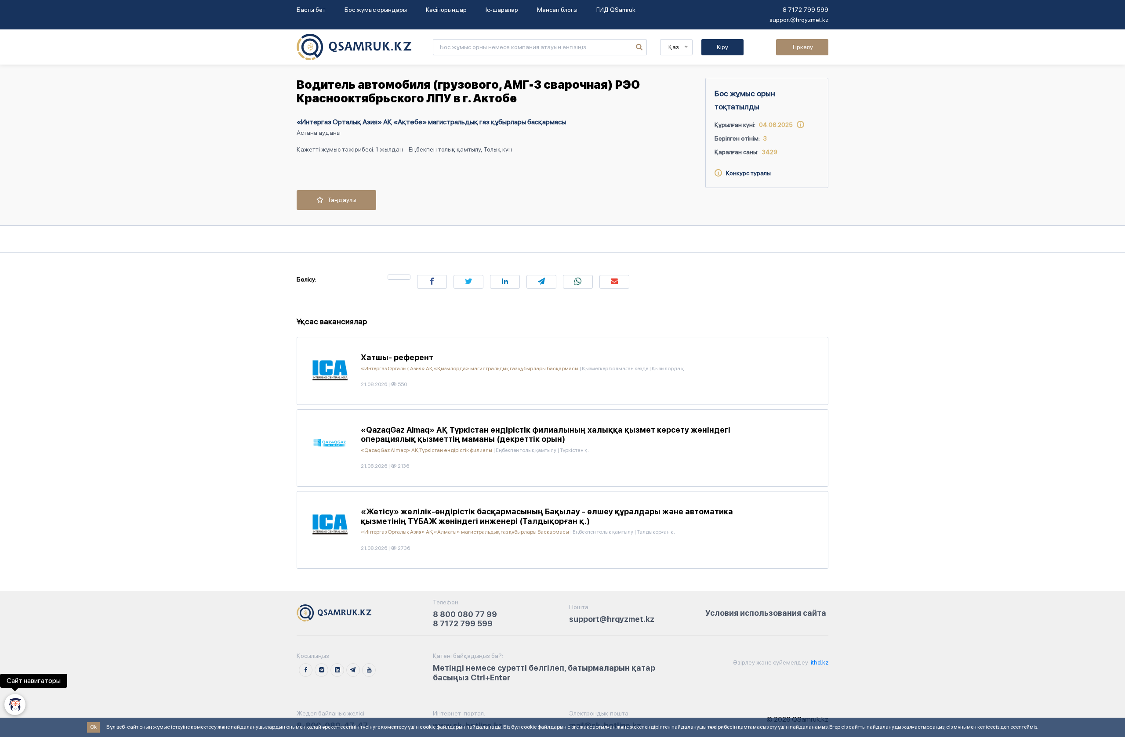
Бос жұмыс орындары (376, 9)
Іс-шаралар (502, 9)
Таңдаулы (339, 199)
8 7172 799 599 (805, 9)
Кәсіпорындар (446, 9)
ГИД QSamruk (615, 9)
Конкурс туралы (746, 173)
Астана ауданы (319, 132)
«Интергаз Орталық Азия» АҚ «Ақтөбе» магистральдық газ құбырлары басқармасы (431, 122)
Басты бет (311, 9)
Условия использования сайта (765, 613)
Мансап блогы (557, 9)
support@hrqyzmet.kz (798, 19)
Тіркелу (802, 47)
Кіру (722, 47)
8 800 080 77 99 (465, 614)
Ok (93, 727)
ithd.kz (818, 662)
